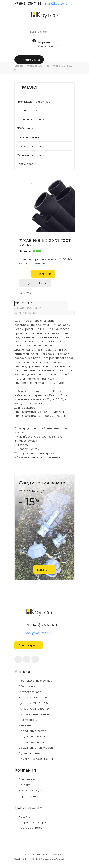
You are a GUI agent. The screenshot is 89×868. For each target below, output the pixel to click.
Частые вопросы (30, 827)
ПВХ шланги (25, 128)
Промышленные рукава (33, 101)
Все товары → (28, 645)
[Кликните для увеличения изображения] (47, 204)
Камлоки (24, 725)
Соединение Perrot (32, 731)
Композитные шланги (32, 146)
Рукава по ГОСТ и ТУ (31, 119)
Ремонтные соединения (35, 759)
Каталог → (44, 569)
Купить (44, 273)
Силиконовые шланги (32, 155)
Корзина (24, 816)
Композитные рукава (33, 697)
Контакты (25, 785)
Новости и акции (30, 790)
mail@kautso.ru (56, 3)
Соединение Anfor (31, 742)
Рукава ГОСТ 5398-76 (33, 703)
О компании (26, 779)
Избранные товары (32, 822)
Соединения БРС (29, 110)
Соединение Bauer (31, 736)
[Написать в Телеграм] (73, 3)
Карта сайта (27, 796)
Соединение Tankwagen (35, 747)
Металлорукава (28, 137)
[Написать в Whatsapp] (26, 659)
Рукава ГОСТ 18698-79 (33, 708)
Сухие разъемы (29, 753)
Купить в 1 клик (36, 283)
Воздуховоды (26, 163)
